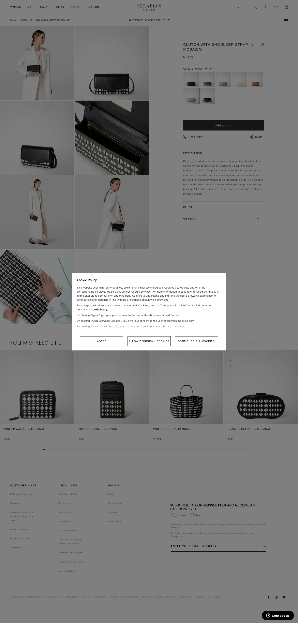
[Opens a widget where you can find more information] (278, 616)
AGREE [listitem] (101, 341)
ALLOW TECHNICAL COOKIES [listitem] (149, 341)
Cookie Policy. (100, 309)
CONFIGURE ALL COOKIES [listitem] (196, 341)
